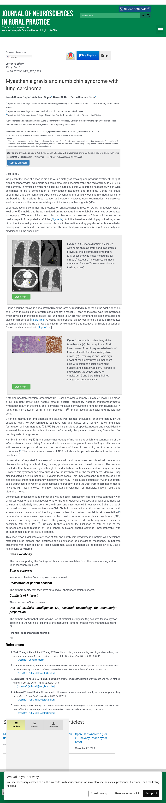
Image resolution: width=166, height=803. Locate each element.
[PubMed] (33, 673)
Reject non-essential (127, 793)
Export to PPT (21, 296)
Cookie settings (100, 793)
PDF (106, 56)
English (13, 57)
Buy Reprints (89, 55)
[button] (160, 29)
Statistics (34, 726)
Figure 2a (43, 327)
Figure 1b (36, 319)
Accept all (151, 793)
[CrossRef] (22, 659)
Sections (16, 726)
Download (53, 726)
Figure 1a (57, 219)
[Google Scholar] (36, 659)
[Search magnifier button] (148, 15)
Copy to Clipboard (18, 162)
